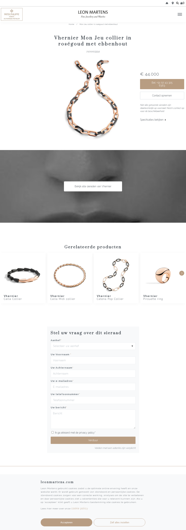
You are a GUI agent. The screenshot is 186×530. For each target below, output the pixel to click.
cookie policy (79, 508)
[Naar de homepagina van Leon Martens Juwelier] (93, 14)
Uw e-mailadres (62, 381)
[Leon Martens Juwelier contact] (167, 3)
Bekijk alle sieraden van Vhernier (93, 186)
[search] (177, 3)
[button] (181, 273)
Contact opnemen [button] (162, 95)
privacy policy (87, 432)
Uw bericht (59, 407)
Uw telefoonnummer (65, 394)
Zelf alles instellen (119, 522)
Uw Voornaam (61, 354)
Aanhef (56, 340)
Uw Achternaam (62, 367)
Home (71, 24)
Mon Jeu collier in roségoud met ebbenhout (99, 24)
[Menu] (180, 14)
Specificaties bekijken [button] (152, 119)
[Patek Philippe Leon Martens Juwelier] (23, 14)
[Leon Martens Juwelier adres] (173, 3)
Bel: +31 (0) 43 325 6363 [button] (162, 84)
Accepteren (66, 522)
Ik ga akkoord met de (75, 432)
